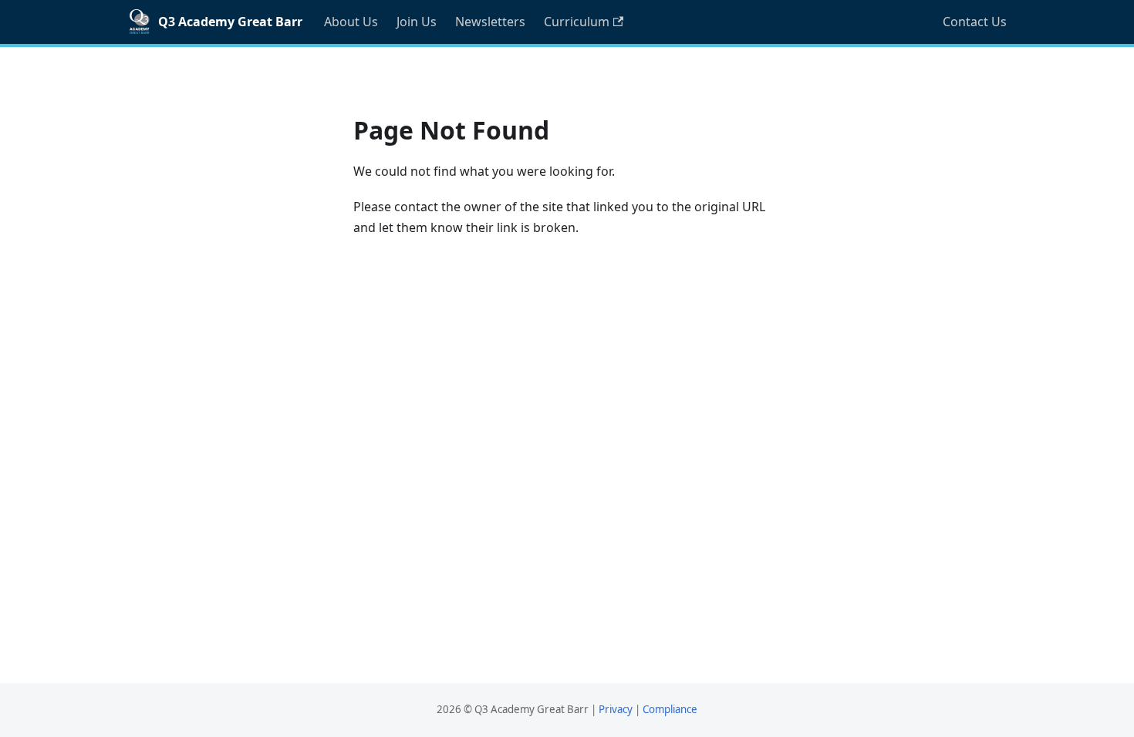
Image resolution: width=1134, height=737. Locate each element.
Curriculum (576, 21)
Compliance (670, 709)
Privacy (616, 709)
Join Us (417, 21)
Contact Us (975, 21)
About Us (351, 21)
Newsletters (490, 21)
